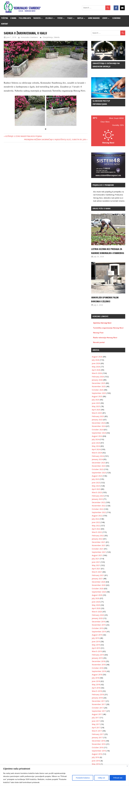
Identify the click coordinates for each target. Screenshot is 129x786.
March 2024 (97, 453)
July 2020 (95, 598)
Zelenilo (49, 18)
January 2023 (97, 499)
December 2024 (98, 423)
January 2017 (97, 737)
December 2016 (98, 741)
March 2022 (97, 532)
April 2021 (96, 569)
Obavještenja (48, 37)
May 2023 (96, 486)
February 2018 (98, 694)
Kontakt (4, 24)
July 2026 (95, 360)
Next (73, 111)
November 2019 (99, 625)
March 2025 (97, 413)
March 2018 (97, 691)
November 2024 (99, 426)
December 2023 (98, 463)
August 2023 (97, 476)
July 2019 (95, 638)
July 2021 (95, 559)
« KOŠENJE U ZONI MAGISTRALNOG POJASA (23, 136)
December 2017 (98, 701)
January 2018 (97, 698)
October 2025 (97, 390)
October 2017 (97, 708)
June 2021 (96, 562)
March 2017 (97, 731)
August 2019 (97, 635)
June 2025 (96, 403)
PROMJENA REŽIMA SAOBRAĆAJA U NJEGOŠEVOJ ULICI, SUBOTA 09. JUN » (55, 139)
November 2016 (99, 744)
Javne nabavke (94, 18)
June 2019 (96, 641)
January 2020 (97, 618)
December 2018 (98, 661)
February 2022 (98, 535)
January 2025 (97, 420)
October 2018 (97, 668)
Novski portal (99, 342)
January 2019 (97, 658)
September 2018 (99, 671)
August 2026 (97, 357)
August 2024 (97, 436)
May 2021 (96, 565)
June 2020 (96, 602)
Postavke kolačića (83, 778)
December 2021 (98, 542)
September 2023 (99, 473)
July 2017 (95, 717)
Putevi (59, 18)
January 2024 (97, 459)
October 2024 (97, 430)
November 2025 (99, 386)
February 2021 (98, 575)
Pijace (69, 18)
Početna (4, 18)
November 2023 (99, 466)
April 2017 (96, 727)
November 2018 (99, 665)
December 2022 (98, 502)
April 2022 (96, 529)
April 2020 (96, 608)
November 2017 (99, 704)
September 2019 (99, 631)
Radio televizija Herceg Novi (105, 338)
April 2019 (96, 648)
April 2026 (96, 370)
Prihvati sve (117, 778)
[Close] (127, 766)
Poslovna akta (25, 18)
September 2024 (99, 433)
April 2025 (96, 410)
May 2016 (96, 764)
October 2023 (97, 469)
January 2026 (97, 380)
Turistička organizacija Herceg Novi (108, 328)
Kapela (80, 18)
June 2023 (96, 482)
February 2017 (98, 734)
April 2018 (96, 688)
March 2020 (97, 612)
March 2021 (97, 572)
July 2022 (95, 519)
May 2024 (96, 446)
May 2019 (96, 645)
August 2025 (97, 396)
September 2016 (99, 751)
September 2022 (99, 512)
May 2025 (96, 406)
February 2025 (98, 416)
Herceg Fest (98, 333)
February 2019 (98, 655)
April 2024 (96, 449)
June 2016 (96, 761)
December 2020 (98, 582)
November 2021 (99, 545)
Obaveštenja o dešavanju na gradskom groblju (106, 64)
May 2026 (96, 367)
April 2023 (96, 489)
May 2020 (96, 605)
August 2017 (97, 714)
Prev (18, 111)
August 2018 (97, 674)
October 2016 (97, 747)
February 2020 (98, 615)
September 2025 (99, 393)
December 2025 (98, 383)
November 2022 (99, 506)
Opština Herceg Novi (102, 323)
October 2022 (97, 509)
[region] (64, 775)
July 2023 (95, 479)
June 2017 (96, 721)
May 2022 (96, 526)
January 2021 (97, 578)
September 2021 (99, 552)
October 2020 (97, 588)
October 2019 (97, 628)
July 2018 (95, 678)
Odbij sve (101, 778)
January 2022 (97, 539)
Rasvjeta (37, 18)
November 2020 (99, 585)
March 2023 (97, 492)
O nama (13, 18)
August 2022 (97, 516)
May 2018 (96, 684)
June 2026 (96, 363)
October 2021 (97, 549)
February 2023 (98, 496)
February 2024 (98, 456)
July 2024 (95, 439)
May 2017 (96, 724)
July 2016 (95, 757)
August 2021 (97, 555)
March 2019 (97, 651)
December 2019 (98, 621)
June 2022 (96, 522)
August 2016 (97, 754)
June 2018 (96, 681)
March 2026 (97, 373)
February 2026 (98, 377)
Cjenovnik (116, 18)
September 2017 (99, 711)
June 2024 (96, 443)
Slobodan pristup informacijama (101, 102)
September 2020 (99, 592)
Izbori (104, 18)
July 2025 (95, 400)
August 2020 (97, 595)
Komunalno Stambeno (29, 37)
